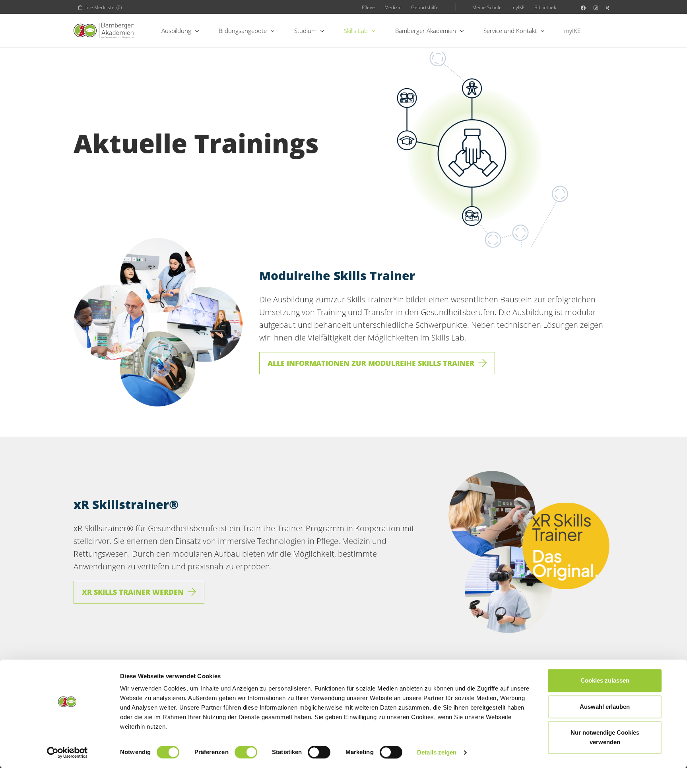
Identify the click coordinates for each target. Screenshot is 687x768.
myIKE (518, 7)
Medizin (393, 7)
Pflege (368, 7)
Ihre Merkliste (103, 7)
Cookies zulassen (604, 680)
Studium (305, 31)
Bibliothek (545, 7)
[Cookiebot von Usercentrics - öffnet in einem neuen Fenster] (67, 752)
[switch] (246, 752)
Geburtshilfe (425, 7)
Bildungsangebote (243, 31)
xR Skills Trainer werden (133, 592)
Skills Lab (356, 31)
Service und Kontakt (510, 31)
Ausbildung (176, 31)
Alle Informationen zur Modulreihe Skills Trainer (371, 363)
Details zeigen (436, 752)
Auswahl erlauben (605, 706)
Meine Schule (487, 7)
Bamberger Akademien (425, 31)
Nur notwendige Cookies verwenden (605, 737)
